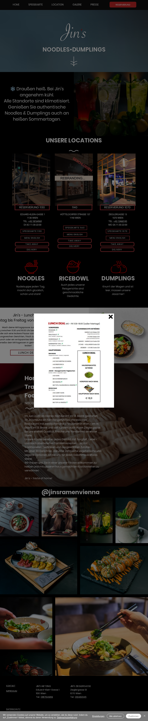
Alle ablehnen (115, 716)
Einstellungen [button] (98, 716)
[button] (111, 317)
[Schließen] (144, 716)
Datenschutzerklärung (67, 717)
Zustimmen (133, 716)
